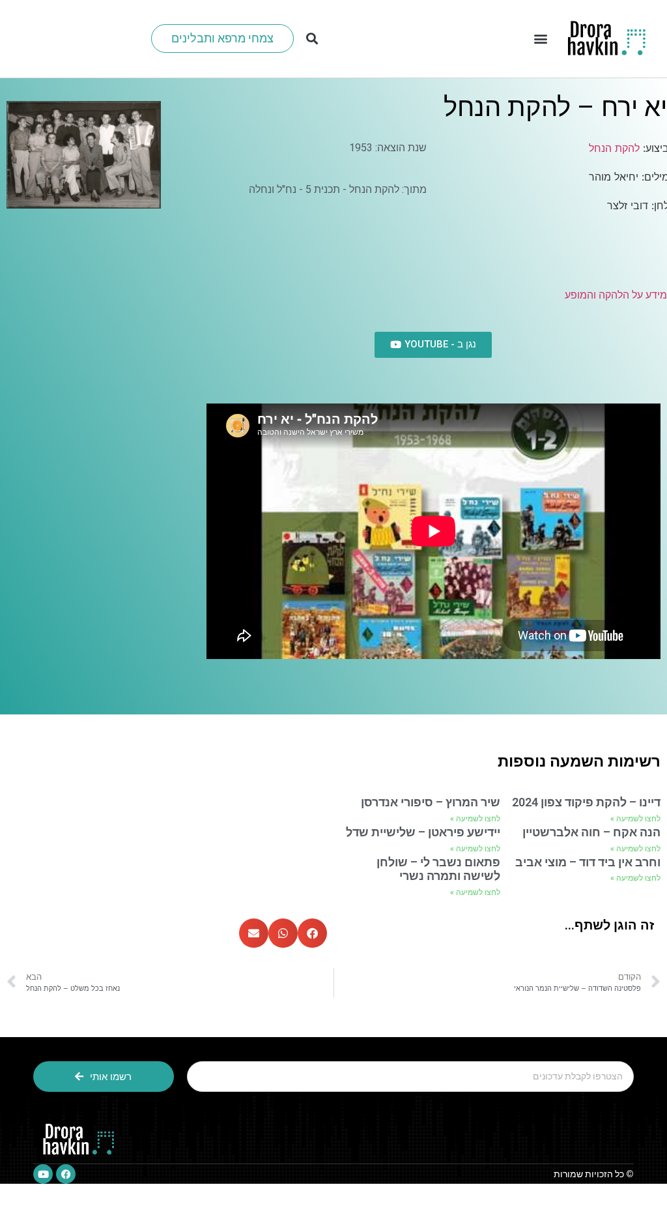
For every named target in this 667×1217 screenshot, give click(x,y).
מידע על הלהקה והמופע (616, 295)
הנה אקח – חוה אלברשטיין (591, 832)
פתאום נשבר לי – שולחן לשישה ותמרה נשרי (438, 869)
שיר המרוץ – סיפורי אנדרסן (430, 802)
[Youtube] (43, 1174)
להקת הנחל (614, 147)
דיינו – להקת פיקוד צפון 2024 (586, 802)
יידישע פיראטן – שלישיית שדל (423, 832)
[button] (540, 39)
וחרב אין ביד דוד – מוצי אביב (587, 862)
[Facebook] (66, 1174)
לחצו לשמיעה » (635, 818)
